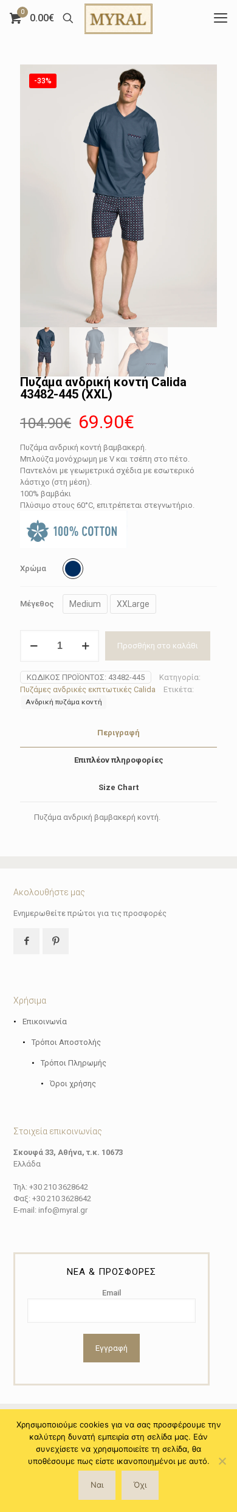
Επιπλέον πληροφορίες (118, 760)
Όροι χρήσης (73, 1083)
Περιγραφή (118, 732)
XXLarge (133, 604)
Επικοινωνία (44, 1021)
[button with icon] (26, 941)
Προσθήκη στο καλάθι (157, 645)
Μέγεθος (37, 603)
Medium (85, 604)
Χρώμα (33, 568)
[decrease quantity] (33, 646)
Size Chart (118, 787)
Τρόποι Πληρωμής (73, 1062)
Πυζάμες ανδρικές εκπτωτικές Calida (88, 689)
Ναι (97, 1484)
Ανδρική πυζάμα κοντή (64, 702)
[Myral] (118, 18)
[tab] (118, 733)
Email (111, 1292)
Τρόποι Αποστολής (66, 1042)
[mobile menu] (220, 18)
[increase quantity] (85, 646)
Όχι (140, 1484)
